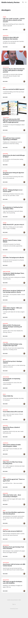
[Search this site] (23, 2)
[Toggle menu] (26, 2)
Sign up (14, 604)
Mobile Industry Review (10, 2)
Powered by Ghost (14, 608)
